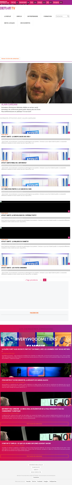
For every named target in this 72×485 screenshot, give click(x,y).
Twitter (34, 481)
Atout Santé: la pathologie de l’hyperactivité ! (19, 215)
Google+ (46, 481)
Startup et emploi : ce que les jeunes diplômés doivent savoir (26, 443)
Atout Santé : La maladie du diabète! (14, 241)
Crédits (36, 469)
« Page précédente (31, 280)
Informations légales (36, 465)
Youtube (28, 481)
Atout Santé (4, 134)
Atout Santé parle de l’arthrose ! (14, 163)
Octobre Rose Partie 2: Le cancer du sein (16, 189)
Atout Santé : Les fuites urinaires (14, 267)
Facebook (39, 481)
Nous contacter (36, 472)
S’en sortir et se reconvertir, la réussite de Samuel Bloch (25, 380)
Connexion (36, 477)
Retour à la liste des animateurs (10, 58)
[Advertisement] (36, 41)
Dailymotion (53, 481)
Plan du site (36, 467)
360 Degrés (4, 265)
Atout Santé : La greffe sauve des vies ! (15, 136)
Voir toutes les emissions (34, 424)
